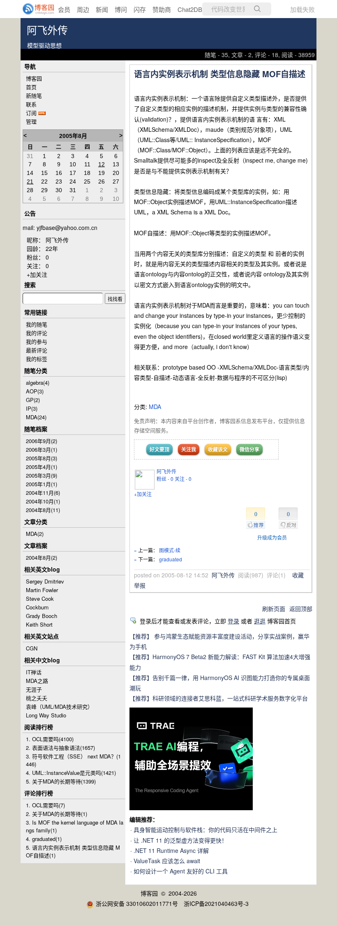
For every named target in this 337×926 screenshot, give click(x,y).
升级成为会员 (272, 537)
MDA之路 (37, 681)
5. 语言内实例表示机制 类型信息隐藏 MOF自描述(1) (73, 851)
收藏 (298, 575)
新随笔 (34, 95)
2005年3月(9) (41, 475)
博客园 (34, 78)
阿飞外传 (47, 30)
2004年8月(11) (43, 510)
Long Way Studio (46, 715)
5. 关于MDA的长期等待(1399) (61, 781)
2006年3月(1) (41, 449)
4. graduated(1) (44, 839)
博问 (121, 9)
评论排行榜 (38, 793)
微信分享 (249, 449)
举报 (139, 585)
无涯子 (34, 689)
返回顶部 (300, 608)
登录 (233, 621)
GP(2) (33, 400)
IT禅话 (34, 672)
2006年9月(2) (41, 441)
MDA (155, 406)
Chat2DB (190, 9)
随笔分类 (35, 370)
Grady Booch (41, 616)
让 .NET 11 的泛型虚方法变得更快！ (180, 840)
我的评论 (36, 333)
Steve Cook (40, 598)
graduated (170, 559)
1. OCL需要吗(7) (45, 805)
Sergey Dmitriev (45, 581)
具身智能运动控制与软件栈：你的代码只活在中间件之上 (205, 829)
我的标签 (36, 359)
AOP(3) (35, 391)
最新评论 (36, 350)
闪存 (140, 9)
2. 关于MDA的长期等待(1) (56, 814)
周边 (83, 9)
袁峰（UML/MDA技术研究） (59, 706)
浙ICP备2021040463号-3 (216, 903)
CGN (31, 648)
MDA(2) (35, 534)
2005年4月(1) (41, 467)
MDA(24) (36, 417)
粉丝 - (165, 478)
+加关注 (143, 493)
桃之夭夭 (36, 698)
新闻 (102, 9)
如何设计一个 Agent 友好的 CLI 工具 (181, 871)
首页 (31, 87)
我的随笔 (36, 324)
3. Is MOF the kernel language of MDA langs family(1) (74, 826)
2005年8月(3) (41, 458)
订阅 (31, 113)
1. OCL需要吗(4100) (50, 739)
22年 (52, 248)
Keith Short (39, 624)
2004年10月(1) (43, 501)
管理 (31, 121)
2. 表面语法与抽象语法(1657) (60, 747)
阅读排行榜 (38, 727)
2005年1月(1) (41, 484)
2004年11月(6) (43, 492)
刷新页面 (273, 608)
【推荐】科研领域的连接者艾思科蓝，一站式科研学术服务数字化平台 (218, 698)
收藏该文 (218, 449)
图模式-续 (169, 550)
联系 (31, 104)
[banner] (32, 9)
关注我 (188, 449)
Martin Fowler (42, 590)
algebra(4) (37, 382)
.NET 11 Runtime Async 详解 (171, 850)
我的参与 (36, 341)
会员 (64, 9)
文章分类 (35, 521)
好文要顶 (159, 449)
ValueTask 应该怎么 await (167, 861)
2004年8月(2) (41, 557)
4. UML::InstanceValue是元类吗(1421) (71, 773)
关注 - (183, 478)
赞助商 (161, 9)
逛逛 (259, 621)
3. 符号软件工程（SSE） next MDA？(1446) (73, 760)
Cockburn (37, 607)
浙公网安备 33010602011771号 (137, 903)
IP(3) (31, 408)
